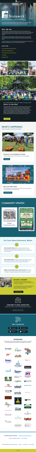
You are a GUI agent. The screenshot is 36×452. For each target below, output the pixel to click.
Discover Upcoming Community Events (9, 48)
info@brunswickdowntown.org (14, 438)
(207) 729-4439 (24, 438)
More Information (8, 192)
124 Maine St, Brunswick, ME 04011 (25, 435)
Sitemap (20, 444)
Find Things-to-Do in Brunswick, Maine (9, 52)
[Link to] (18, 1)
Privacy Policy (31, 444)
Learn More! (7, 118)
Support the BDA (5, 57)
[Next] (34, 68)
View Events (7, 159)
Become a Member (18, 291)
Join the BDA (4, 54)
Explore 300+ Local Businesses (7, 50)
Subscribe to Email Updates (18, 310)
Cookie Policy (25, 444)
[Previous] (1, 68)
